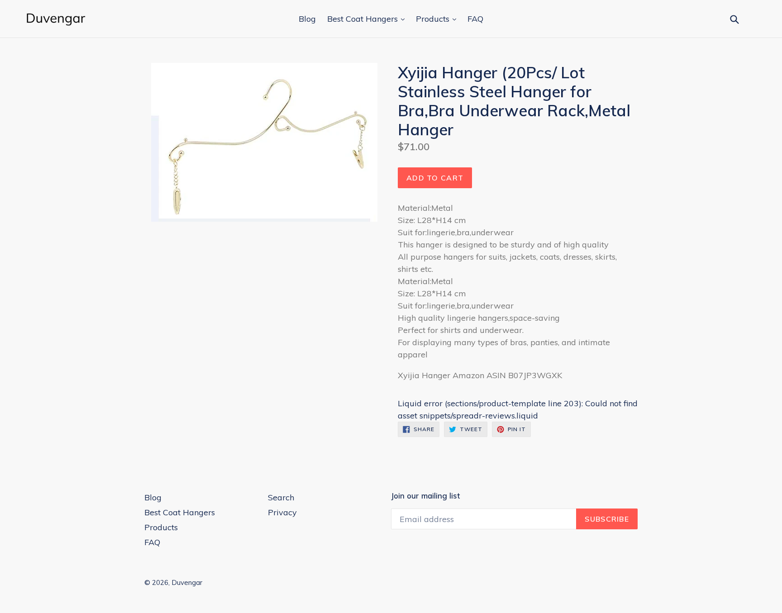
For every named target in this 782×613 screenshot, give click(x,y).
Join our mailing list (425, 495)
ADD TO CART (434, 177)
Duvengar (187, 582)
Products (434, 19)
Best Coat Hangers (363, 19)
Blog (307, 19)
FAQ (475, 19)
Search (281, 497)
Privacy (282, 512)
